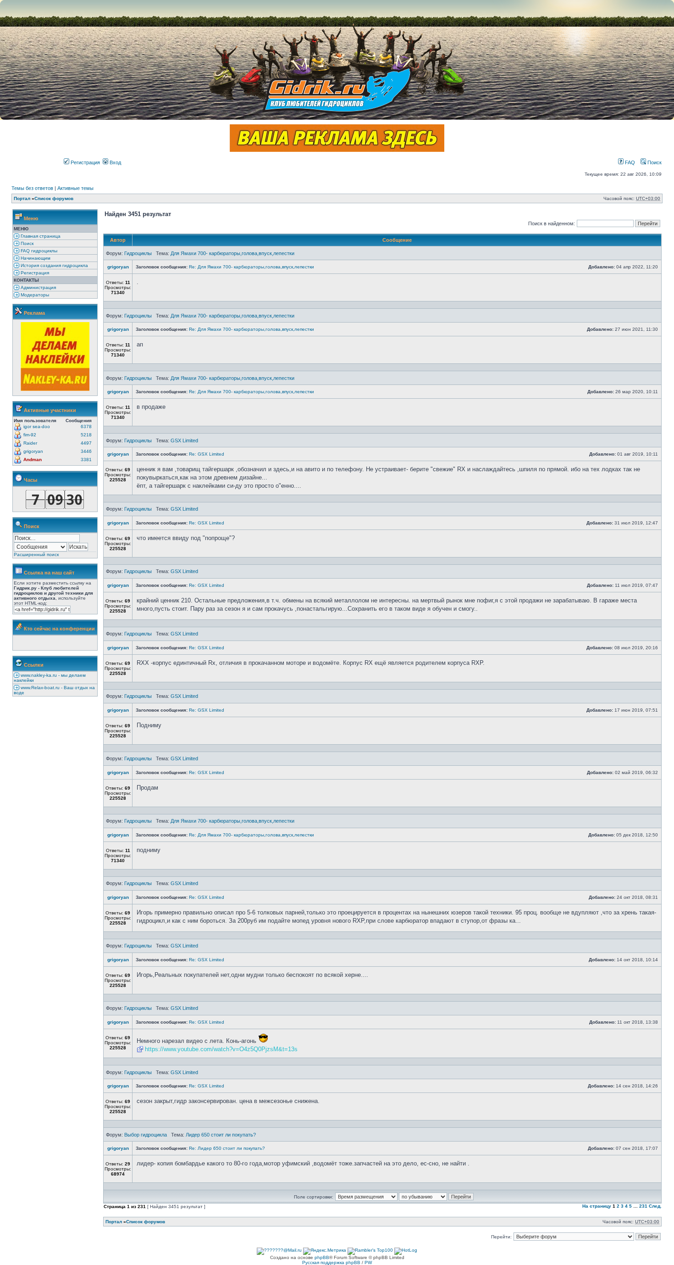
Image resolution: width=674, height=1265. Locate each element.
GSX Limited (184, 440)
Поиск (654, 162)
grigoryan (33, 451)
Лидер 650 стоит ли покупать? (221, 1134)
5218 (86, 434)
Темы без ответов (32, 188)
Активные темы (75, 188)
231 (643, 1206)
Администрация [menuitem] (37, 287)
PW (368, 1262)
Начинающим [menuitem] (34, 258)
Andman (32, 459)
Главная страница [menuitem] (40, 236)
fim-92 (29, 434)
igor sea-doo (36, 426)
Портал (22, 198)
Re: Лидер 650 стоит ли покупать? (227, 1148)
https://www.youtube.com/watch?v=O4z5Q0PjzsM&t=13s (221, 1049)
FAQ (629, 162)
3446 (86, 451)
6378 (86, 426)
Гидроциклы (138, 253)
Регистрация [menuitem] (34, 272)
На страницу (596, 1206)
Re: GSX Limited (206, 454)
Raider (30, 443)
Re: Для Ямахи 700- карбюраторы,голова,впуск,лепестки (251, 266)
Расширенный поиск (36, 554)
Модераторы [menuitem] (34, 294)
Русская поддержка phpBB (331, 1262)
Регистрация (84, 162)
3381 (86, 459)
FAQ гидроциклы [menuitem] (38, 250)
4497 (86, 443)
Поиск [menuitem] (26, 243)
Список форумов (53, 198)
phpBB (322, 1257)
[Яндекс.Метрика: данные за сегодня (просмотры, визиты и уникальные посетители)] (324, 1251)
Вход (114, 162)
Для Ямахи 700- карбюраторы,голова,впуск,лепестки (232, 253)
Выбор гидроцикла (145, 1134)
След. (655, 1206)
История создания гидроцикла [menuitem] (53, 265)
